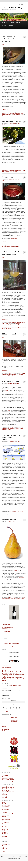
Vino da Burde (5, 828)
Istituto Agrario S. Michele (7, 778)
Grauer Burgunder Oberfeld (7, 627)
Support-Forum (5, 850)
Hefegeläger (18, 114)
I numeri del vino (5, 812)
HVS (17, 374)
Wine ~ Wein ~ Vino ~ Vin (7, 835)
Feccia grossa (17, 113)
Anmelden (4, 726)
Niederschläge (22, 512)
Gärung (9, 114)
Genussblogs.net (5, 810)
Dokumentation (5, 845)
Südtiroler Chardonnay (14, 327)
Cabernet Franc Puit (6, 631)
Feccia (16, 245)
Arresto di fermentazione (13, 324)
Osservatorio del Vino (6, 820)
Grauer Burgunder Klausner (7, 625)
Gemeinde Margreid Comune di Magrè (10, 776)
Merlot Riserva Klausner (7, 632)
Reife (3, 171)
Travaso (12, 246)
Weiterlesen (5, 109)
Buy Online (4, 25)
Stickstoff (8, 327)
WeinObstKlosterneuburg (7, 781)
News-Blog (4, 848)
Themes (3, 851)
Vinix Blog (4, 826)
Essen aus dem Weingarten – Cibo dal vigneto (12, 677)
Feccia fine (12, 113)
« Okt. (7, 711)
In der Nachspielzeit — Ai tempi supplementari (10, 253)
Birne (24, 597)
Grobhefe (13, 114)
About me (18, 22)
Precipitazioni (4, 514)
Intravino (4, 816)
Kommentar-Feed (5, 729)
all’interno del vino (13, 238)
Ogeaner (3, 327)
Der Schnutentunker (6, 805)
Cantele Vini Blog (5, 790)
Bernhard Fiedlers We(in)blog (8, 788)
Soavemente (4, 823)
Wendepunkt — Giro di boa (11, 121)
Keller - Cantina (12, 112)
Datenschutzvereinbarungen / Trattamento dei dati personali (13, 28)
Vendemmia (7, 171)
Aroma (8, 113)
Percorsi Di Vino (5, 822)
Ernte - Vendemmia (13, 167)
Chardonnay (4, 598)
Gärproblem (10, 374)
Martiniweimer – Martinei (7, 667)
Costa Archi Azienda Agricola (8, 791)
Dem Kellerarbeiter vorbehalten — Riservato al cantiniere (10, 39)
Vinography (4, 832)
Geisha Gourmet (5, 809)
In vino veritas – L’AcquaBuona (8, 813)
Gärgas (7, 428)
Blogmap (4, 843)
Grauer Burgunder (17, 598)
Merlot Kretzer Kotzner (6, 630)
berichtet (6, 390)
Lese (19, 170)
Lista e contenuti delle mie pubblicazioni (9, 646)
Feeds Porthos (5, 808)
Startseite (12, 22)
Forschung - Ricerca (21, 322)
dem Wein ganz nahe (15, 219)
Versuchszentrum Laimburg (8, 779)
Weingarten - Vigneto (6, 169)
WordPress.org (5, 730)
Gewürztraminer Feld (6, 628)
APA (24, 373)
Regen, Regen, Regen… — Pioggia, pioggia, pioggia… (11, 437)
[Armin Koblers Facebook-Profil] (14, 685)
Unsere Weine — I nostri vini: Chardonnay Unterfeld (13, 674)
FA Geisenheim (5, 775)
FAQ (3, 847)
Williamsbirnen (16, 570)
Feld (23, 494)
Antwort (8, 328)
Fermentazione (5, 114)
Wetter (11, 171)
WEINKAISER (5, 833)
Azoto (19, 324)
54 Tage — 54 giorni (9, 334)
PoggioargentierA (6, 793)
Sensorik (22, 114)
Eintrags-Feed (5, 728)
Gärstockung (14, 326)
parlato (9, 410)
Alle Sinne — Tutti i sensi (10, 381)
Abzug (11, 245)
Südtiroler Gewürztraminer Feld (14, 514)
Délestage (4, 428)
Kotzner (21, 326)
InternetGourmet (5, 815)
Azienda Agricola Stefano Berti (8, 786)
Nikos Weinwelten (6, 819)
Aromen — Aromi (8, 177)
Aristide (3, 802)
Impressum (10, 25)
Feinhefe (22, 113)
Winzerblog (4, 796)
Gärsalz (9, 326)
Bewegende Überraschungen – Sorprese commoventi (13, 676)
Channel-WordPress (6, 844)
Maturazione (22, 170)
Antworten (15, 171)
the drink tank (5, 825)
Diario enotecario (5, 806)
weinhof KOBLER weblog (12, 8)
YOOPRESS (4, 838)
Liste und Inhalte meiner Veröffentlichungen (10, 643)
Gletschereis (21, 577)
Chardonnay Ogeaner (6, 624)
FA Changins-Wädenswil (7, 774)
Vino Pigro (4, 830)
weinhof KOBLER (5, 22)
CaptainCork (4, 803)
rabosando (4, 794)
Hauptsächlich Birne (9, 520)
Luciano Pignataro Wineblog (8, 818)
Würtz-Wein (4, 797)
